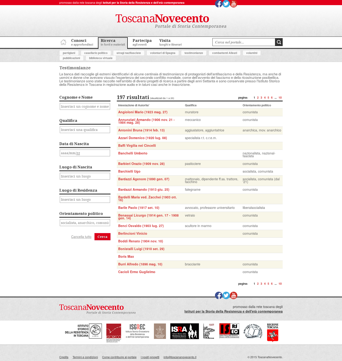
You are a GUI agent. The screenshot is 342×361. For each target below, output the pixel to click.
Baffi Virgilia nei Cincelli (137, 145)
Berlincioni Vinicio (132, 233)
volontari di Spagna (162, 53)
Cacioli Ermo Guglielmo (136, 271)
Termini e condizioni (85, 357)
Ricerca (113, 42)
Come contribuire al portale (119, 357)
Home (62, 41)
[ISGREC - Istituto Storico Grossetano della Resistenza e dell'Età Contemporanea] (137, 341)
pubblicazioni (71, 58)
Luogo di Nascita (75, 167)
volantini (251, 53)
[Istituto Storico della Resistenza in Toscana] (83, 341)
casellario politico (95, 53)
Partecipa (142, 42)
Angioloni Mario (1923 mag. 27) (143, 112)
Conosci (82, 42)
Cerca (102, 236)
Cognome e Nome (76, 97)
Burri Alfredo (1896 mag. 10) (140, 264)
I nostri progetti (150, 357)
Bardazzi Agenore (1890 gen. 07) (143, 179)
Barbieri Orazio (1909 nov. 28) (141, 163)
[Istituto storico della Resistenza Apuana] (184, 338)
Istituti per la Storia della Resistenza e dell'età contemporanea (143, 2)
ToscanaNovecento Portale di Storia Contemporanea (171, 21)
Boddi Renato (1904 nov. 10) (140, 241)
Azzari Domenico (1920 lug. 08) (142, 137)
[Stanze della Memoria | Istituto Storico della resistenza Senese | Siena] (229, 337)
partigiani (69, 53)
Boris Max (126, 256)
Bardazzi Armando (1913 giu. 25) (143, 189)
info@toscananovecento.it (180, 357)
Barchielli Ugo (129, 171)
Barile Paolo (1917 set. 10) (138, 207)
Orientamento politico (81, 213)
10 (280, 97)
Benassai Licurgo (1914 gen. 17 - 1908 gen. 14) (148, 216)
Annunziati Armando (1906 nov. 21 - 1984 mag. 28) (146, 121)
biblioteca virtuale (101, 58)
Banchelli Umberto (133, 153)
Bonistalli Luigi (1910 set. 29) (141, 248)
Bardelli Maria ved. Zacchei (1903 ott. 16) (147, 198)
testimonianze (193, 53)
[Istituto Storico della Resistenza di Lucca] (160, 338)
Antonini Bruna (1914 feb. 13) (141, 130)
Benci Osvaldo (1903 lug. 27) (141, 225)
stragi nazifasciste (129, 53)
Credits (63, 357)
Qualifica (68, 120)
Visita (170, 42)
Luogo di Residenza (78, 190)
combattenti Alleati (224, 53)
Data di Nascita (74, 143)
